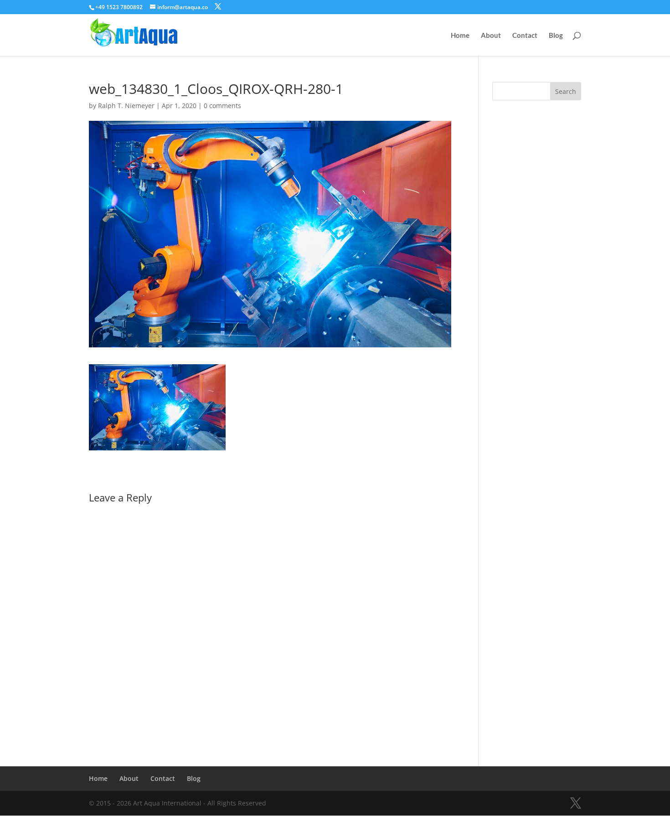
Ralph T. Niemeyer (126, 105)
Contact (524, 35)
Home (460, 35)
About (491, 35)
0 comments (222, 105)
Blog (556, 35)
